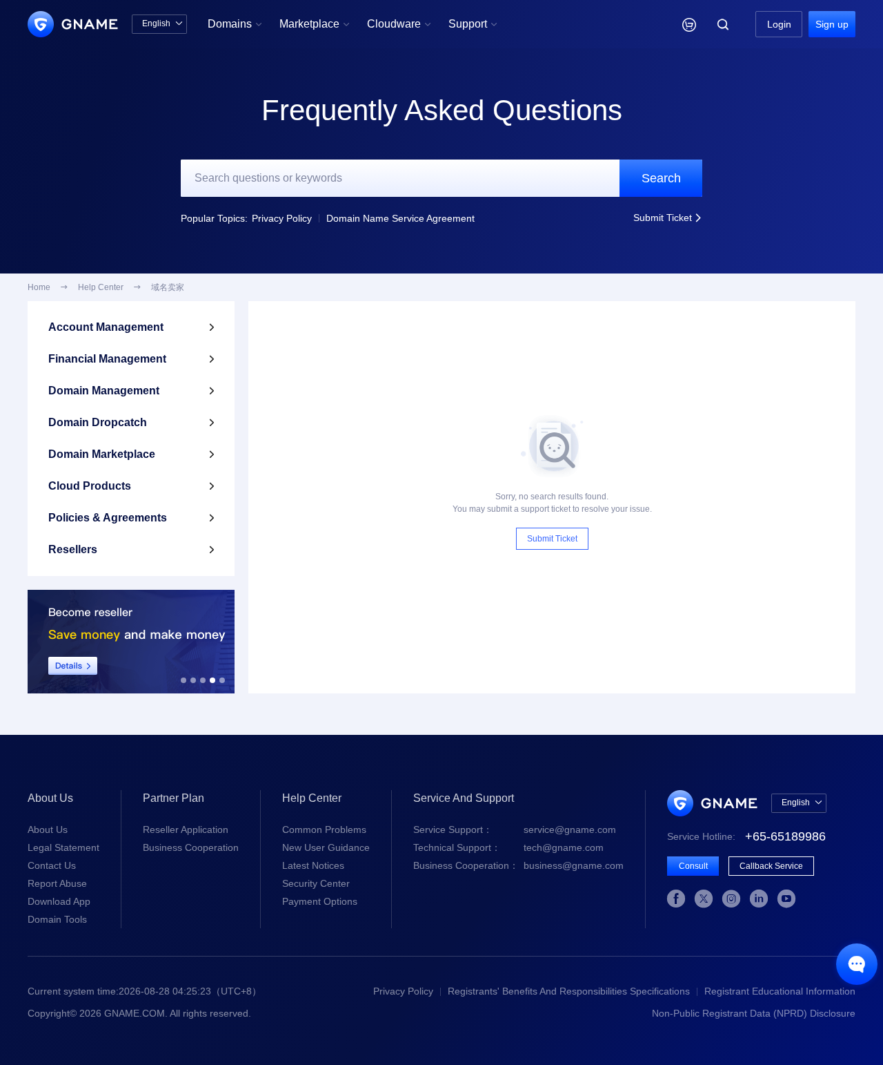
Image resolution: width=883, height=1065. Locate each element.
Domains (235, 24)
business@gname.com (518, 865)
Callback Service (771, 866)
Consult (693, 866)
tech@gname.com (508, 847)
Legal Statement (63, 847)
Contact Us (52, 865)
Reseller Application (185, 829)
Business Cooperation (191, 847)
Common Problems (324, 829)
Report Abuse (57, 883)
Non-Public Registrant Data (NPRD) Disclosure (753, 1013)
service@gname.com (514, 829)
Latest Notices (313, 865)
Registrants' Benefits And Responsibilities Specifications (569, 991)
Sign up (832, 24)
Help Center (100, 287)
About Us (48, 829)
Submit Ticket (667, 217)
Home (39, 287)
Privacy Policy (282, 218)
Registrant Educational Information (779, 991)
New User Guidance (326, 847)
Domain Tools (57, 919)
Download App (59, 901)
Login (779, 24)
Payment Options (319, 901)
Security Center (316, 883)
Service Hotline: (746, 836)
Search (661, 178)
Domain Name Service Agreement (400, 218)
